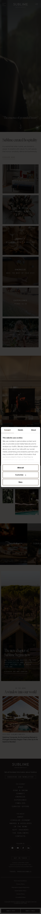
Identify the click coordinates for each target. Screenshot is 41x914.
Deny (20, 482)
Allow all (20, 468)
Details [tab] (20, 430)
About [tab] (33, 430)
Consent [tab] (7, 430)
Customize (19, 475)
